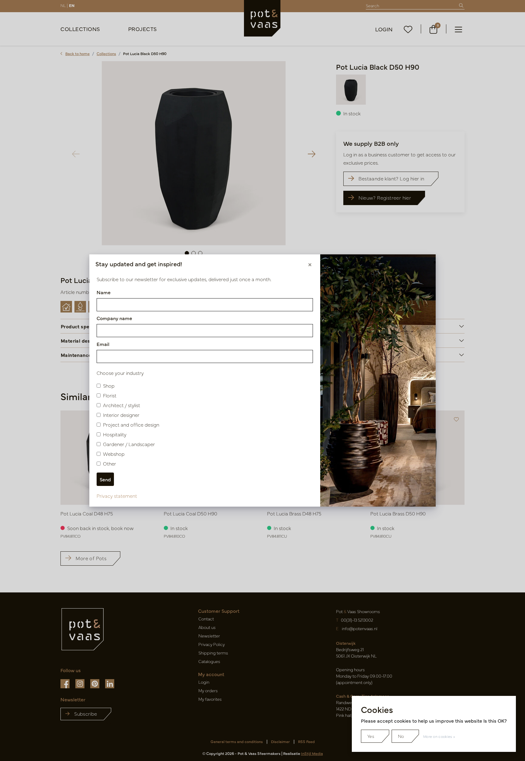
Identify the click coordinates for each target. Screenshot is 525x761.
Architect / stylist (121, 405)
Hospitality (114, 434)
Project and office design (131, 424)
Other (109, 463)
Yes (370, 736)
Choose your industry (120, 372)
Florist (109, 395)
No (401, 736)
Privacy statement (117, 495)
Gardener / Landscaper (129, 444)
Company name (114, 318)
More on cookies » (439, 736)
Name (104, 292)
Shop (109, 385)
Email (103, 343)
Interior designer (121, 414)
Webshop (114, 453)
